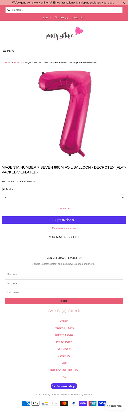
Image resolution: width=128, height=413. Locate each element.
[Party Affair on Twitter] (50, 311)
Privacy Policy (64, 341)
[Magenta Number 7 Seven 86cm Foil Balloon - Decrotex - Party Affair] (64, 114)
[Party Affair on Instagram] (70, 311)
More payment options (64, 228)
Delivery (64, 320)
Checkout (78, 17)
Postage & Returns (64, 327)
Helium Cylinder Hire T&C (64, 369)
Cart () (62, 17)
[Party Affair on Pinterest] (64, 311)
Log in (47, 17)
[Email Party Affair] (77, 311)
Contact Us (64, 355)
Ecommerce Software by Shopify (74, 394)
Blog (64, 362)
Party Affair (50, 394)
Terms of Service (64, 334)
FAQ (64, 376)
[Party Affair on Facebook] (57, 311)
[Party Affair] (64, 34)
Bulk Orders (64, 348)
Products (18, 62)
